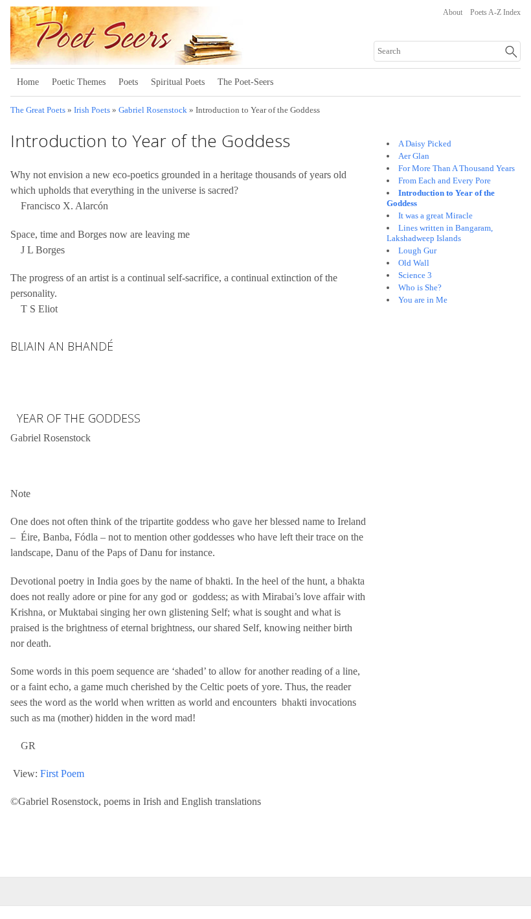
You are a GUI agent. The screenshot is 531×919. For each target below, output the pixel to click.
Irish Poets (92, 110)
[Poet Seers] (170, 60)
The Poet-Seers (245, 82)
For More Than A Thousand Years (456, 168)
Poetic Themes (79, 82)
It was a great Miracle (435, 215)
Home (28, 82)
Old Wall (413, 263)
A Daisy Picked (424, 143)
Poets (128, 82)
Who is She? (420, 287)
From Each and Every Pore (444, 180)
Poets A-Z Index (495, 12)
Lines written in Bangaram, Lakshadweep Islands (440, 233)
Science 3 (415, 275)
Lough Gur (417, 250)
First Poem (62, 773)
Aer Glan (413, 156)
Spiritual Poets (178, 82)
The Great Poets (37, 110)
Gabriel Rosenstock (153, 110)
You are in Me (422, 300)
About (452, 12)
